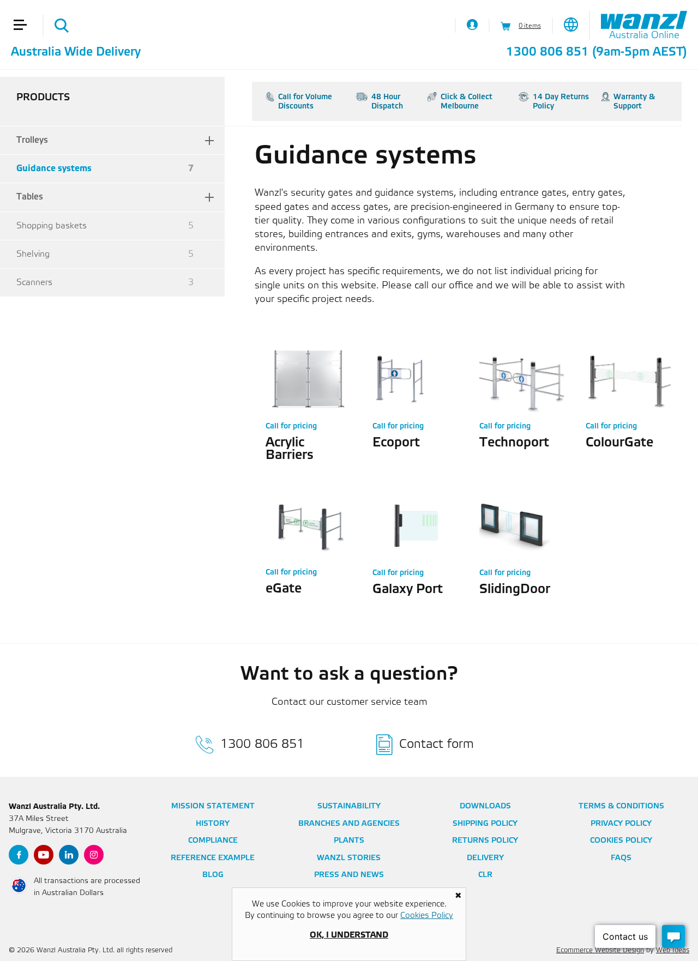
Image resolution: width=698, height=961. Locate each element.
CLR (485, 875)
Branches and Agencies (349, 823)
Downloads (485, 806)
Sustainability (349, 806)
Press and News (349, 875)
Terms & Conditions (621, 806)
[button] (24, 10)
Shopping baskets (105, 226)
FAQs (621, 858)
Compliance (213, 840)
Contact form (436, 744)
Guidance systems (105, 169)
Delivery (485, 858)
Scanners (105, 283)
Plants (349, 840)
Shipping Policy (485, 823)
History (213, 823)
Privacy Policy (621, 823)
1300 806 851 (547, 52)
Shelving (105, 254)
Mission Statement (213, 806)
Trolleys (32, 140)
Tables (29, 197)
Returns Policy (485, 840)
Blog (213, 875)
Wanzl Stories (349, 858)
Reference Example (213, 858)
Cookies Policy (621, 840)
